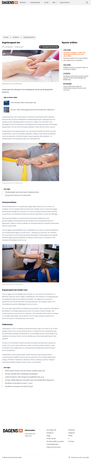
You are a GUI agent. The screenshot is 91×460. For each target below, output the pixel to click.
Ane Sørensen (9, 47)
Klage (48, 436)
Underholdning (35, 2)
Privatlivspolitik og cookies (55, 441)
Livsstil (46, 2)
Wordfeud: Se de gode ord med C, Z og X (18, 383)
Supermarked (64, 2)
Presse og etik (51, 438)
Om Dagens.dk (51, 430)
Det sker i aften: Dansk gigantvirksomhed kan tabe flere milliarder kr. (33, 110)
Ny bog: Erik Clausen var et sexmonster (18, 195)
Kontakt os (50, 433)
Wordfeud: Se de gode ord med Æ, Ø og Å (19, 386)
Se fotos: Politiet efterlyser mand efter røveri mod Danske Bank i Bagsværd (29, 380)
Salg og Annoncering (53, 447)
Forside (6, 37)
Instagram (71, 433)
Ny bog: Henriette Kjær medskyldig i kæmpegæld (21, 374)
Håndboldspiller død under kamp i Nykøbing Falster (22, 192)
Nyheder (23, 2)
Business (16, 37)
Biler (54, 2)
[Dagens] (10, 2)
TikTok (70, 436)
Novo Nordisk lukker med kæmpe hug (23, 102)
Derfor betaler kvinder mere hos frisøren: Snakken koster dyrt (25, 371)
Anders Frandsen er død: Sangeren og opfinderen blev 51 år (24, 377)
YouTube (71, 441)
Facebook (71, 430)
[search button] (87, 2)
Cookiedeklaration (52, 444)
